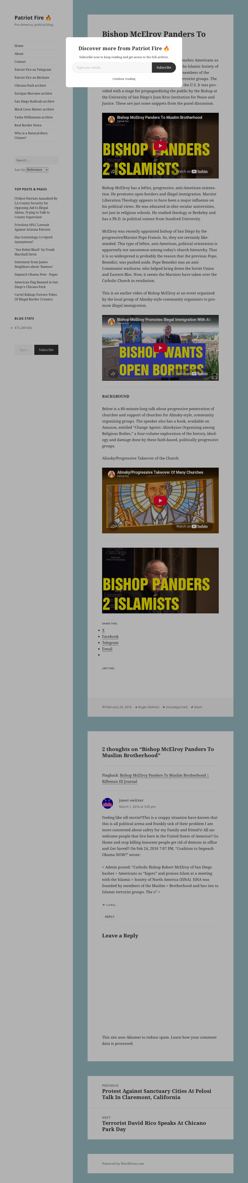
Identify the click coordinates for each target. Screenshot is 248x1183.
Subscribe (164, 67)
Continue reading (124, 79)
